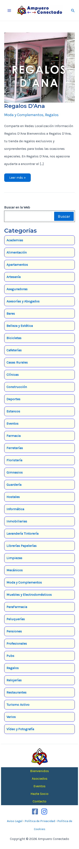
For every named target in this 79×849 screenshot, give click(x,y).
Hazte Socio (39, 794)
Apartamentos (17, 265)
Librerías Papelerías (22, 546)
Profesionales (17, 643)
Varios (11, 717)
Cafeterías (14, 350)
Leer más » (17, 178)
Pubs (10, 656)
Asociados (39, 779)
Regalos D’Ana (24, 106)
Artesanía (14, 277)
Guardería (14, 485)
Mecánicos (15, 570)
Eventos (13, 423)
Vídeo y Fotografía (20, 729)
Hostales (13, 497)
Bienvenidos (39, 771)
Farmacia (14, 436)
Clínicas (13, 375)
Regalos (52, 115)
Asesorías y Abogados (23, 301)
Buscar (64, 216)
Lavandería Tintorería (23, 533)
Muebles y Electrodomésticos (29, 595)
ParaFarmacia (17, 607)
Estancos (13, 411)
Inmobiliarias (17, 521)
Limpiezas (14, 558)
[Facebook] (35, 811)
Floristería (14, 460)
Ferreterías (15, 448)
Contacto (39, 801)
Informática (15, 509)
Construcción (17, 387)
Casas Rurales (17, 362)
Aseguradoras (17, 289)
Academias (15, 240)
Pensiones (14, 631)
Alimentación (17, 252)
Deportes (13, 399)
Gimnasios (15, 472)
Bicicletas (14, 338)
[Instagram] (44, 811)
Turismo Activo (18, 705)
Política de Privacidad (40, 821)
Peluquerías (16, 619)
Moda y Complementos (23, 115)
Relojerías (14, 680)
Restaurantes (17, 692)
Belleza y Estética (20, 326)
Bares (11, 313)
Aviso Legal (14, 821)
